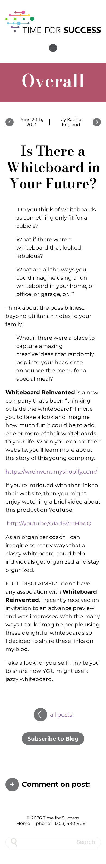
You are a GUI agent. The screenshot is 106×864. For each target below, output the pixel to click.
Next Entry (97, 122)
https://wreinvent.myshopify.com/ (51, 471)
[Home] (53, 21)
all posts (61, 713)
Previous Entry (9, 122)
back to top (99, 857)
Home (23, 823)
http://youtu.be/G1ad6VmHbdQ (49, 523)
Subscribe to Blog (53, 738)
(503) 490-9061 (71, 823)
